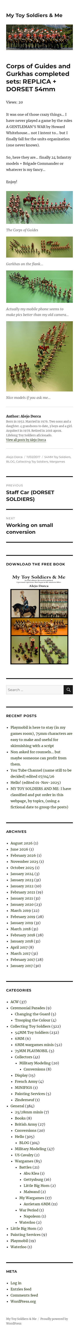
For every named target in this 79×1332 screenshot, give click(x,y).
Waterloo (27, 1222)
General (17, 1106)
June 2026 (19, 849)
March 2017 (21, 953)
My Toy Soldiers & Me (34, 15)
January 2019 (22, 923)
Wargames (57, 461)
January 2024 (22, 874)
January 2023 (22, 880)
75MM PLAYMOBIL (31, 1051)
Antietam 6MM (37, 1204)
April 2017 (19, 947)
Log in (16, 1283)
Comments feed (24, 1295)
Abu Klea (31, 1173)
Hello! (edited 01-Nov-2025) (36, 782)
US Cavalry (24, 1155)
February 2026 (23, 855)
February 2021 (23, 892)
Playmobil (19, 1241)
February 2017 (23, 959)
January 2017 (22, 965)
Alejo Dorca (14, 457)
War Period (28, 1210)
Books (20, 1118)
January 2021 (22, 898)
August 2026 (22, 843)
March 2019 (21, 910)
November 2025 (24, 861)
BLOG (10, 461)
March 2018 (21, 929)
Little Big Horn (37, 1185)
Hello (19, 1136)
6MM (19, 1038)
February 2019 (23, 916)
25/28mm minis (29, 1112)
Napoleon (32, 1216)
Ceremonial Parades (28, 1008)
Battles (25, 1167)
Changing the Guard (32, 1014)
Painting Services (30, 1094)
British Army (26, 1124)
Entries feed (21, 1289)
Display (21, 1075)
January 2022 (22, 886)
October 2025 (22, 867)
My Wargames (31, 1198)
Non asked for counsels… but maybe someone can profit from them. (38, 758)
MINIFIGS (23, 1087)
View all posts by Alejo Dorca (26, 440)
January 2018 (22, 941)
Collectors (23, 1057)
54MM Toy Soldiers (57, 457)
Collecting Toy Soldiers (32, 461)
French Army (26, 1081)
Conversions (34, 1069)
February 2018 (23, 935)
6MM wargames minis (34, 1044)
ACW (15, 1002)
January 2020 (22, 904)
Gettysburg (33, 1179)
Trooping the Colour (32, 1020)
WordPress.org (23, 1301)
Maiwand (32, 1192)
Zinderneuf (24, 1100)
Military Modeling (35, 1063)
